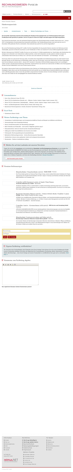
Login (46, 14)
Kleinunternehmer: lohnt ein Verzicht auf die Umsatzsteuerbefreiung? (22, 128)
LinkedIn (7, 449)
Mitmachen (50, 444)
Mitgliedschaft (51, 442)
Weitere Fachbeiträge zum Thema (39, 31)
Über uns (7, 442)
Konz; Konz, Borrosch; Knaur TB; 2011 (14, 98)
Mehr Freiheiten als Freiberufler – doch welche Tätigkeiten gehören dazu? (24, 126)
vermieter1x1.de (28, 462)
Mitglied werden (6, 14)
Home (3, 21)
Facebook (7, 447)
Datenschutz (28, 448)
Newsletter (50, 447)
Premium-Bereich (17, 14)
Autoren (27, 14)
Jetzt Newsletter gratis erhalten (15, 158)
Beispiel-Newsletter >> (48, 155)
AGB (6, 446)
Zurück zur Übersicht (36, 88)
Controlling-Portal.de (29, 456)
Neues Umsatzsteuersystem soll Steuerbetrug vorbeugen (19, 124)
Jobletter (50, 449)
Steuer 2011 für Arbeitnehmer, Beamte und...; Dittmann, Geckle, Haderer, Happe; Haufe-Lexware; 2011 (31, 100)
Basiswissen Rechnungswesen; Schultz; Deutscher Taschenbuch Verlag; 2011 (25, 106)
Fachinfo (8, 21)
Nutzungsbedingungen (31, 446)
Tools (25, 31)
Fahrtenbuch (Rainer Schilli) (12, 113)
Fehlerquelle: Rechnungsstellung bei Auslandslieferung (19, 133)
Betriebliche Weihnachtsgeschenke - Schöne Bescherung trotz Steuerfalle (24, 135)
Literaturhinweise (16, 31)
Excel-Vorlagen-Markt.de (30, 464)
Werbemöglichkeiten (10, 444)
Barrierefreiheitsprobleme (53, 446)
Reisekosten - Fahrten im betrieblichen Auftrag (17, 139)
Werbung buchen (36, 14)
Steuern (13, 21)
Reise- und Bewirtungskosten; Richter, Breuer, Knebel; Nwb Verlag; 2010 (23, 104)
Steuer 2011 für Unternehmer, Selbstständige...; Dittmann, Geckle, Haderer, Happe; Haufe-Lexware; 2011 (32, 102)
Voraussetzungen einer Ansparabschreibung (16, 122)
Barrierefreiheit (29, 444)
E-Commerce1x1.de (29, 458)
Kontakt (7, 440)
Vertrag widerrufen (31, 442)
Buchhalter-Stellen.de (29, 454)
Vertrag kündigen (30, 440)
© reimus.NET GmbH (7, 469)
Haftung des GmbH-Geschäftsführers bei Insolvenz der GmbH (20, 131)
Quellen (6, 31)
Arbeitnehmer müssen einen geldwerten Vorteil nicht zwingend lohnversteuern (25, 137)
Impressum (27, 450)
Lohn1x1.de (27, 460)
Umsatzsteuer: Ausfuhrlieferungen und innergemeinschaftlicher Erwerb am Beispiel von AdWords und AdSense (33, 120)
